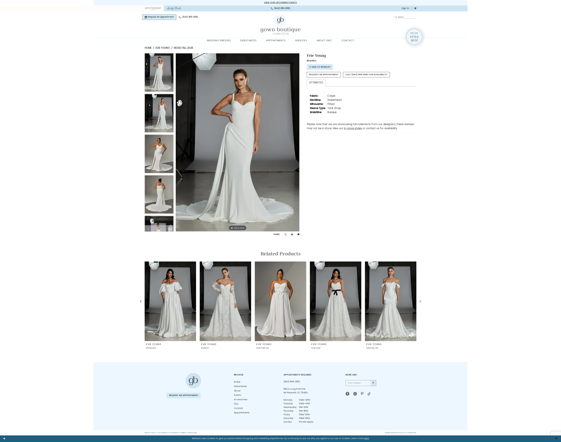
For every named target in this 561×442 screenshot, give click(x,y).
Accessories (240, 400)
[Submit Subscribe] (373, 383)
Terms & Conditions (188, 433)
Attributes (316, 82)
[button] (405, 8)
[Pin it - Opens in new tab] (292, 234)
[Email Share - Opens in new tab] (298, 234)
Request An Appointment (323, 75)
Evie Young (163, 48)
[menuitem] (153, 8)
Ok (556, 439)
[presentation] (170, 301)
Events (237, 395)
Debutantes (240, 386)
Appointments (242, 413)
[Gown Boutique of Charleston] (193, 380)
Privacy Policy (151, 433)
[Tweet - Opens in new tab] (285, 234)
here (366, 438)
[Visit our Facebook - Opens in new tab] (347, 394)
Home (148, 48)
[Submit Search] (396, 17)
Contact (238, 408)
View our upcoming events (280, 3)
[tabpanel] (159, 73)
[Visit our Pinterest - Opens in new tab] (362, 394)
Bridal (237, 382)
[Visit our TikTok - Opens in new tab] (369, 394)
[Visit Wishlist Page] (415, 8)
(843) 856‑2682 (292, 382)
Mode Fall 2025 (183, 48)
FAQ (236, 404)
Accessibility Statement (169, 433)
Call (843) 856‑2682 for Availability (367, 75)
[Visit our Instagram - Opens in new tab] (355, 394)
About (237, 391)
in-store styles (353, 128)
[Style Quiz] (414, 37)
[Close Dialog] (4, 438)
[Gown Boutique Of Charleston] (280, 24)
